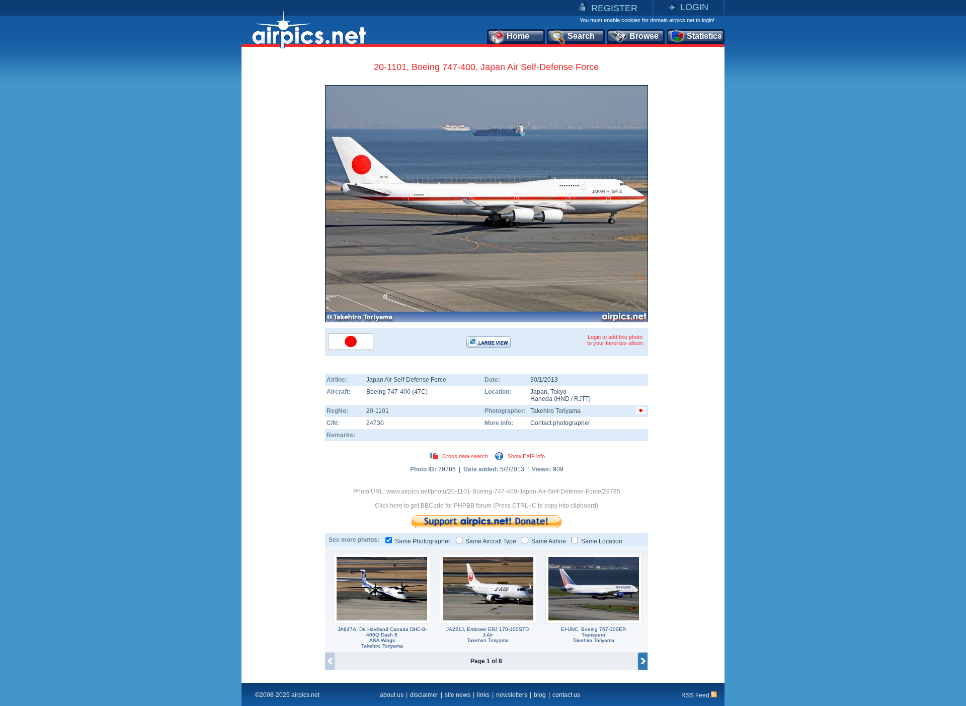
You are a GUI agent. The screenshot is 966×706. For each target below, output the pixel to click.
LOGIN (694, 7)
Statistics (704, 36)
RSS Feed (696, 695)
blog (540, 694)
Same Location (602, 541)
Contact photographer (560, 423)
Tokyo (558, 391)
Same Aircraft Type (491, 541)
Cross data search (465, 456)
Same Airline (549, 541)
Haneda (541, 398)
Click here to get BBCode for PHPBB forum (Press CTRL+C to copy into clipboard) (486, 505)
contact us (566, 694)
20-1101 (377, 410)
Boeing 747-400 (389, 391)
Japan (538, 391)
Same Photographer (422, 541)
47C (420, 391)
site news (457, 694)
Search (581, 36)
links (483, 694)
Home (518, 36)
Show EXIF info (526, 456)
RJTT (581, 398)
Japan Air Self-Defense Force (406, 379)
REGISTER (614, 8)
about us (392, 694)
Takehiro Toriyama (555, 410)
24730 (375, 423)
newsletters (511, 694)
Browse (644, 36)
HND (563, 398)
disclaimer (424, 694)
